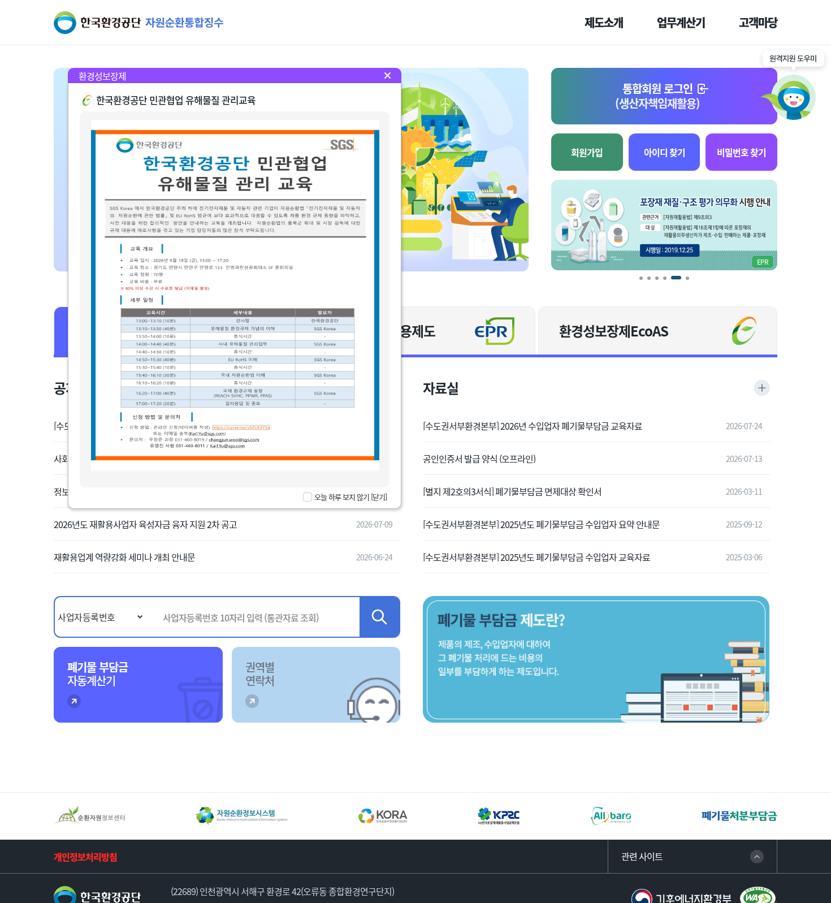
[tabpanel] (664, 225)
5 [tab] (677, 282)
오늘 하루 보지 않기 (341, 497)
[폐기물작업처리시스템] (611, 816)
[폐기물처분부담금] (739, 816)
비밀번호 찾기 (741, 152)
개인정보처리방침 (85, 856)
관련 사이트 (642, 856)
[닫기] (379, 496)
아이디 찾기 (664, 152)
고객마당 (758, 22)
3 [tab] (660, 282)
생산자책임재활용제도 (376, 331)
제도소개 (604, 22)
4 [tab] (668, 282)
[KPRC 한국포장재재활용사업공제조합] (499, 815)
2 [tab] (653, 282)
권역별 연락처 (259, 674)
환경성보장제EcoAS (613, 331)
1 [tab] (645, 282)
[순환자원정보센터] (89, 816)
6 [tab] (691, 282)
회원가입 (587, 152)
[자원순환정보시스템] (241, 816)
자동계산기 (97, 674)
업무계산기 (681, 22)
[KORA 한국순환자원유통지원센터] (383, 816)
